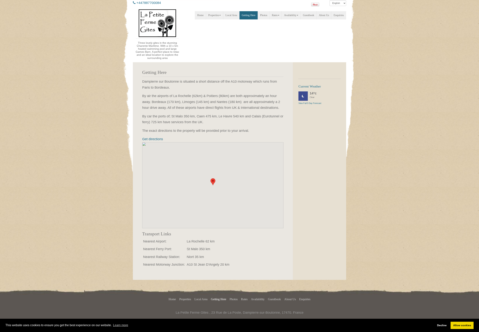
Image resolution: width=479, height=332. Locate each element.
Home (200, 15)
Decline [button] (442, 325)
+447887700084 (148, 3)
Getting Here (248, 15)
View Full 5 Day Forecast (309, 103)
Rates (274, 15)
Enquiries (339, 15)
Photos (263, 15)
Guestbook (308, 15)
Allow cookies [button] (462, 325)
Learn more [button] (120, 325)
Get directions (152, 139)
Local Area (231, 15)
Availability (290, 15)
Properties (213, 15)
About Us (324, 15)
